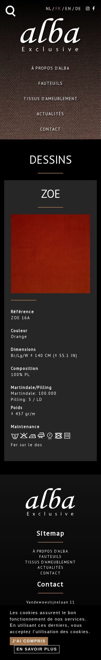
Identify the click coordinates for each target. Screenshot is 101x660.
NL (48, 8)
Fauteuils (50, 83)
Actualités (50, 113)
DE (78, 8)
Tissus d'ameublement (51, 98)
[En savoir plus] (37, 649)
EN (68, 8)
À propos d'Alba (50, 68)
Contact (50, 129)
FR (58, 8)
